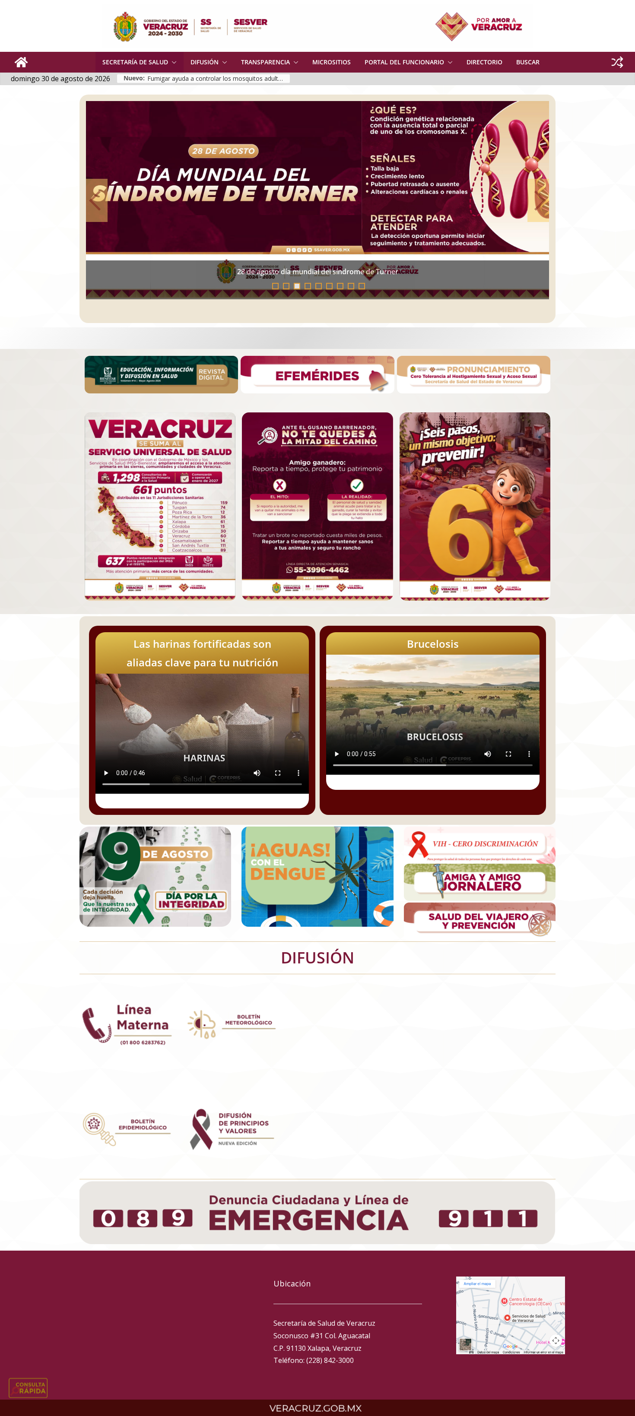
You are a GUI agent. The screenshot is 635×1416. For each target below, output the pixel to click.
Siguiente (538, 200)
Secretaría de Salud (135, 62)
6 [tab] (329, 286)
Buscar (528, 62)
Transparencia (265, 62)
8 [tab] (351, 286)
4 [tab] (308, 286)
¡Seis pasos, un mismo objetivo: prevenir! (320, 276)
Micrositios (331, 62)
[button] (172, 62)
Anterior (97, 200)
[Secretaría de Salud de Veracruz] (21, 62)
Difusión (204, 62)
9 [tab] (362, 286)
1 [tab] (275, 286)
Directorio (484, 62)
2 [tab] (286, 286)
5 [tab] (318, 286)
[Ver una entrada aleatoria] (617, 62)
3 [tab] (297, 286)
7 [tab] (340, 286)
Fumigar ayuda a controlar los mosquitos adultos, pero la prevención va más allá (218, 78)
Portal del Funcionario (404, 62)
